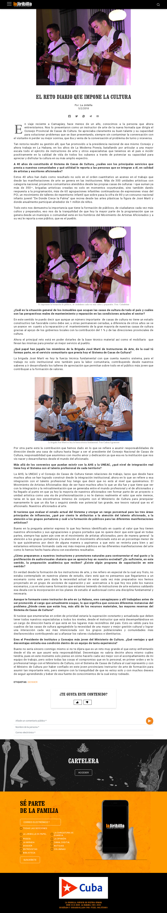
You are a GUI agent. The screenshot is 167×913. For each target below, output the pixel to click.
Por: (77, 105)
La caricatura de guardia (63, 834)
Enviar (149, 721)
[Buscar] (158, 4)
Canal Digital (62, 842)
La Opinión (60, 838)
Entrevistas (30, 849)
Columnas (60, 849)
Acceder (83, 772)
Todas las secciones (35, 828)
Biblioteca (29, 853)
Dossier (33, 682)
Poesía (27, 838)
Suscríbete (30, 860)
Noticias (59, 846)
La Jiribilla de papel (35, 834)
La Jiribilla (86, 105)
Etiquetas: (20, 682)
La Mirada (29, 842)
